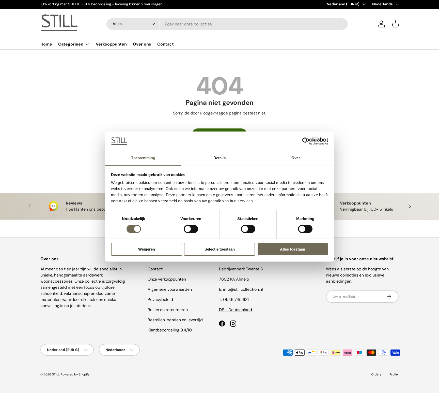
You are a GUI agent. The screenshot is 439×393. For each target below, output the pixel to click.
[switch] (191, 229)
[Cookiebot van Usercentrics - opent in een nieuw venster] (306, 141)
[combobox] (227, 24)
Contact (165, 44)
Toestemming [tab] (143, 158)
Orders (376, 374)
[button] (395, 24)
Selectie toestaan (220, 249)
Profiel (394, 374)
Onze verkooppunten (167, 279)
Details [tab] (219, 158)
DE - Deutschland (235, 309)
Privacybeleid (160, 299)
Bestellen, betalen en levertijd (175, 320)
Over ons (142, 44)
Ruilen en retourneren (168, 309)
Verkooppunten (111, 44)
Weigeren (146, 249)
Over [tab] (295, 158)
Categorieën (70, 44)
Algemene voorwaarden (170, 289)
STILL (55, 374)
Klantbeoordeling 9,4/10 (170, 330)
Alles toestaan (292, 249)
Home (46, 44)
